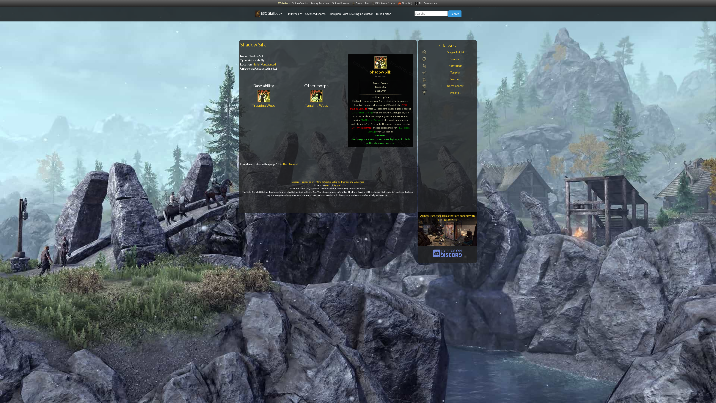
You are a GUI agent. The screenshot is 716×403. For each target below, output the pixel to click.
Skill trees (293, 13)
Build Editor (383, 13)
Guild (256, 64)
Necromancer (455, 86)
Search (455, 13)
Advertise (359, 181)
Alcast (328, 185)
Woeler (337, 185)
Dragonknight (455, 52)
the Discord (290, 164)
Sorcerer (455, 59)
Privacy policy (307, 181)
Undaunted (269, 64)
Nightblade (455, 65)
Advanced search (315, 13)
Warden (455, 79)
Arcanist (455, 92)
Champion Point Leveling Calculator (351, 13)
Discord (295, 181)
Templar (455, 72)
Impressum (347, 181)
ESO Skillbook (271, 13)
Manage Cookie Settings (328, 181)
